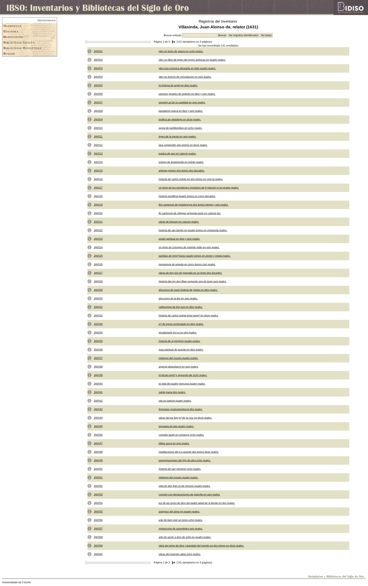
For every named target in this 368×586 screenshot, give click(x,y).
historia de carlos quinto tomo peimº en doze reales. (188, 315)
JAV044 (98, 417)
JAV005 (98, 85)
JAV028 (98, 281)
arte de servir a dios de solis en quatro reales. (185, 537)
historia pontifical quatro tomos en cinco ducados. (187, 196)
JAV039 (98, 375)
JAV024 (98, 247)
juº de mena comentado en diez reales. (181, 324)
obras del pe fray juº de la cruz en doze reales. (185, 417)
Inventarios (47, 20)
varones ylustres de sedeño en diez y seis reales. (187, 93)
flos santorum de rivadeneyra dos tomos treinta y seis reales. (194, 204)
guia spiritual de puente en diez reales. (181, 349)
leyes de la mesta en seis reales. (177, 136)
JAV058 (98, 537)
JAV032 (98, 315)
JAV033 (98, 324)
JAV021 (98, 221)
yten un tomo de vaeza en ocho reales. (181, 51)
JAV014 (98, 162)
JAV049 (98, 460)
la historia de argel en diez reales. (178, 85)
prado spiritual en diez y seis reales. (179, 238)
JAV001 (98, 51)
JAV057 (98, 528)
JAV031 (98, 307)
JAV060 (98, 554)
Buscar (9, 53)
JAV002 (98, 59)
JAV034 (98, 332)
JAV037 (98, 358)
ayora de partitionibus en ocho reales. (180, 128)
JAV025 (98, 255)
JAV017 (98, 187)
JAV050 (98, 469)
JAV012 (98, 145)
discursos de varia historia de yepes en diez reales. (188, 290)
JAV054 (98, 503)
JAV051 (98, 477)
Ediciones (11, 31)
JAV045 (98, 426)
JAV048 (98, 451)
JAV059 (98, 545)
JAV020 (98, 213)
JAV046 (98, 434)
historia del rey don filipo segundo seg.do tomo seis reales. (193, 281)
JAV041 (98, 392)
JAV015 (98, 170)
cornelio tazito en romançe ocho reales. (181, 434)
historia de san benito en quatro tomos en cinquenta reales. (193, 230)
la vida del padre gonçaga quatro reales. (182, 383)
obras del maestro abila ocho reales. (180, 554)
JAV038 (98, 366)
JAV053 (98, 494)
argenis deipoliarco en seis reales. (178, 366)
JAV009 (98, 119)
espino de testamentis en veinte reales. (181, 162)
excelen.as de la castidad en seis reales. (182, 102)
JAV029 (98, 290)
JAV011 (98, 136)
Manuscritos (13, 37)
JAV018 (98, 196)
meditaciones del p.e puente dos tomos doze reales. (189, 451)
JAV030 (98, 298)
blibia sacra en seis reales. (174, 443)
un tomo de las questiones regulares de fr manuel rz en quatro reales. (199, 187)
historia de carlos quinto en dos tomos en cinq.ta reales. (191, 179)
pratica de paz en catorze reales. (177, 153)
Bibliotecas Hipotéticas (22, 48)
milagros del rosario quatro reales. (178, 358)
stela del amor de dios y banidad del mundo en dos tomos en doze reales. (201, 545)
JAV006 (98, 93)
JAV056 (98, 520)
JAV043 (98, 409)
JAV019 (98, 204)
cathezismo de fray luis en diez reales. (181, 307)
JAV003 (98, 68)
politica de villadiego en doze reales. (180, 119)
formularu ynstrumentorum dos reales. (181, 409)
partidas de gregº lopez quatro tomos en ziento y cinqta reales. (195, 255)
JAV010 (98, 128)
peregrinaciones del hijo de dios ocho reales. (185, 460)
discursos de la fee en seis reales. (178, 298)
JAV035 (98, 341)
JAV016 (98, 179)
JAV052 (98, 486)
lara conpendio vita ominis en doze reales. (183, 145)
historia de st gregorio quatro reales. (179, 341)
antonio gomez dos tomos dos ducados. (182, 170)
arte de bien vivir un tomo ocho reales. (181, 520)
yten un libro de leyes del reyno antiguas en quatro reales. (192, 59)
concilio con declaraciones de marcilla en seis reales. (189, 494)
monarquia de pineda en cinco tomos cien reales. (187, 264)
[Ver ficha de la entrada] (89, 51)
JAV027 (98, 272)
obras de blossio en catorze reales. (179, 221)
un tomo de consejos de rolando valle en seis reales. (189, 247)
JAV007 (98, 102)
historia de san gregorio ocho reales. (180, 469)
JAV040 (98, 383)
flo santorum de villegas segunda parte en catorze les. (190, 213)
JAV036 (98, 349)
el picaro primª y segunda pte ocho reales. (183, 375)
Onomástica (12, 25)
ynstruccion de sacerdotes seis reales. (181, 528)
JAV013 (98, 153)
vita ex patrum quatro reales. (175, 400)
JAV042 (98, 400)
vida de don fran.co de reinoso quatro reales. (184, 486)
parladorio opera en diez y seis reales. (181, 111)
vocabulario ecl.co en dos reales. (178, 332)
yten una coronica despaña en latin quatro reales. (187, 68)
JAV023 (98, 238)
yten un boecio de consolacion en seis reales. (185, 76)
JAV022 (98, 230)
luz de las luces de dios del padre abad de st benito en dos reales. (197, 503)
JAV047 (98, 443)
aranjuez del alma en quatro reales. (179, 511)
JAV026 (98, 264)
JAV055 (98, 511)
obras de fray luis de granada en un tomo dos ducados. (190, 272)
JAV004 (98, 76)
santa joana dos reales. (172, 392)
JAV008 (98, 111)
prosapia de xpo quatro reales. (176, 426)
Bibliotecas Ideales (19, 42)
